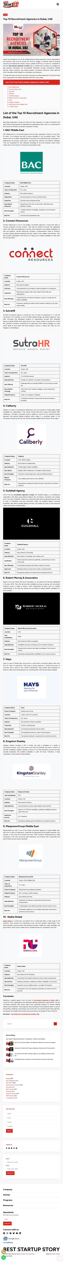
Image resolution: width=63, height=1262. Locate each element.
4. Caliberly (10, 93)
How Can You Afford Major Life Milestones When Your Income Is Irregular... (35, 1042)
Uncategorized (10, 1098)
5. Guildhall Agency (13, 96)
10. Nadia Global (12, 106)
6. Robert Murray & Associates (16, 98)
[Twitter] (14, 1233)
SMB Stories (10, 1096)
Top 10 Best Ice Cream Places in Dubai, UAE (25, 1014)
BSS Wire (9, 1083)
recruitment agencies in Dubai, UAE (46, 1000)
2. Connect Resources (14, 89)
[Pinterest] (14, 1148)
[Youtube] (17, 1233)
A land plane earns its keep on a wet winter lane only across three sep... (34, 1059)
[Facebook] (6, 1148)
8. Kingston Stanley (13, 102)
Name (7, 1159)
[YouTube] (16, 1148)
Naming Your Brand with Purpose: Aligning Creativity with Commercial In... (35, 1048)
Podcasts (9, 1091)
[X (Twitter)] (9, 1148)
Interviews (9, 1087)
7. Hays (9, 100)
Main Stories (10, 1089)
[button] (58, 4)
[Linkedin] (20, 1233)
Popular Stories (11, 1093)
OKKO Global (56, 1254)
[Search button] (55, 1023)
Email (7, 1165)
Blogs (5, 15)
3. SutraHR (10, 91)
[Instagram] (11, 1148)
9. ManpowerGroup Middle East (17, 104)
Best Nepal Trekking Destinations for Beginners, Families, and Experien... (26, 1039)
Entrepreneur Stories (12, 1085)
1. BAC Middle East (13, 87)
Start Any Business (28, 1254)
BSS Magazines (11, 1080)
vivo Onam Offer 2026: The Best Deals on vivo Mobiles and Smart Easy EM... (34, 1054)
